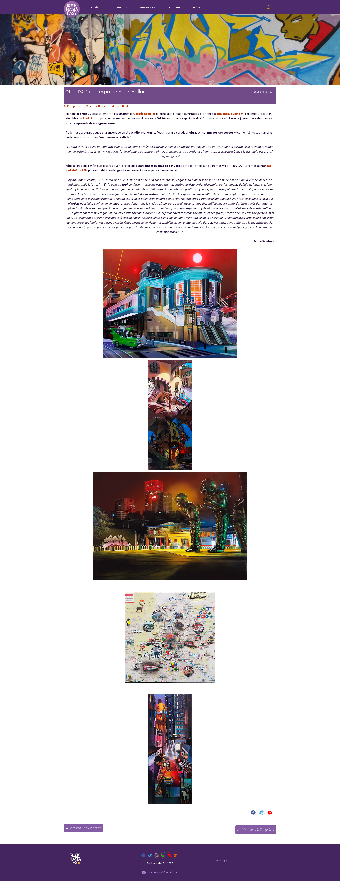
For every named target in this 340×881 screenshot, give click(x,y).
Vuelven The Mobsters (83, 828)
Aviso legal (221, 860)
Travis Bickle (122, 106)
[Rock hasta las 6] (72, 9)
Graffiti (95, 7)
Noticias (174, 7)
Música (198, 7)
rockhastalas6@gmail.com (162, 872)
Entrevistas (148, 7)
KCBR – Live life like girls (255, 830)
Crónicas (120, 7)
